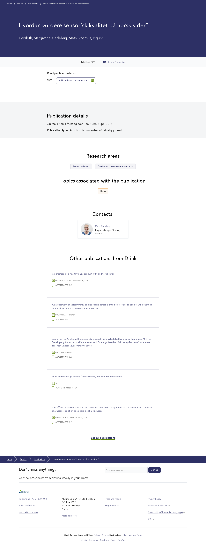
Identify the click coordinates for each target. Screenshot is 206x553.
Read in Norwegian (116, 62)
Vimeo (113, 540)
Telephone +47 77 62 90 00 (33, 499)
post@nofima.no (27, 506)
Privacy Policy (154, 499)
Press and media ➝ (114, 499)
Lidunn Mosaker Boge (132, 535)
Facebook (104, 540)
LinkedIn (83, 540)
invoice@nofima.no (28, 512)
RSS (149, 519)
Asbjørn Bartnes (101, 535)
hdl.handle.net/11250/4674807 (74, 81)
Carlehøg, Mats (64, 38)
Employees (110, 506)
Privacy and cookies (158, 506)
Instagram (93, 540)
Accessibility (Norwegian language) (165, 512)
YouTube (122, 540)
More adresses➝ (70, 516)
